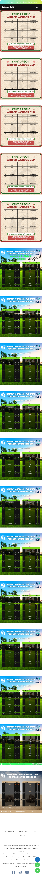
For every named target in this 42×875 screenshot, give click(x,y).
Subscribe (21, 835)
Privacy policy (22, 831)
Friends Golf (8, 7)
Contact (33, 831)
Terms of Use (9, 831)
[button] (36, 7)
